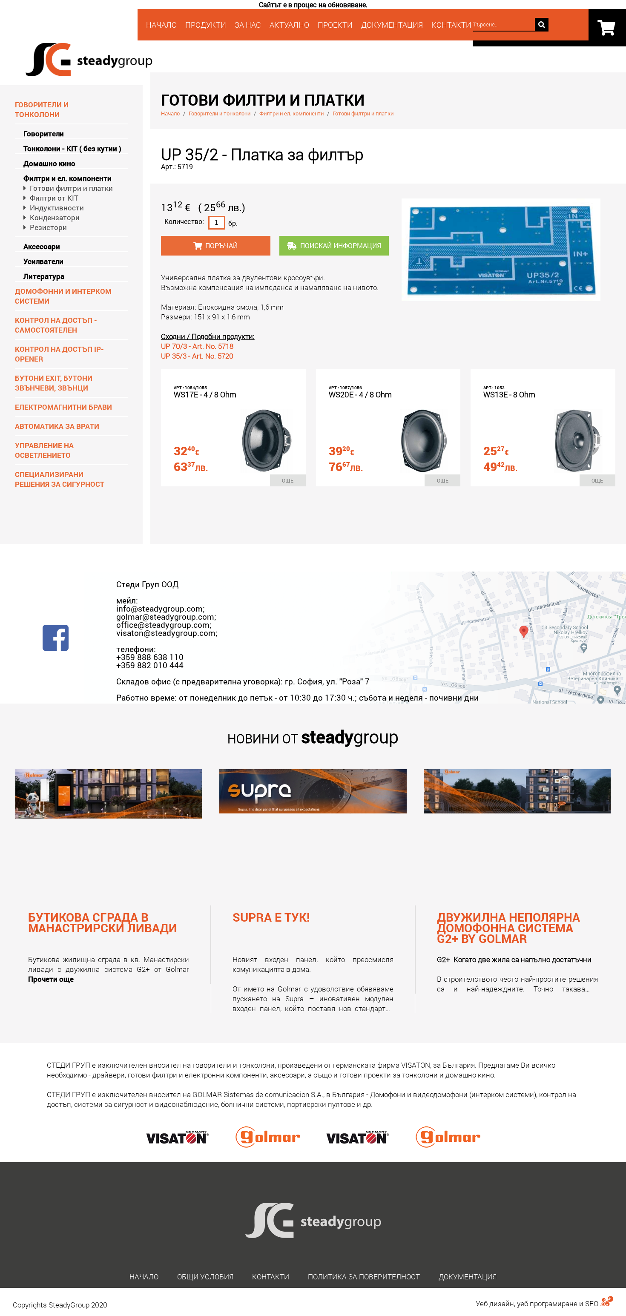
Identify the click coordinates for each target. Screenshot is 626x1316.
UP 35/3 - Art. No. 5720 (197, 356)
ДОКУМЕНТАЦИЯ (468, 1277)
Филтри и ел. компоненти (291, 113)
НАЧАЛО (161, 25)
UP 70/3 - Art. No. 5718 (197, 346)
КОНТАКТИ (451, 25)
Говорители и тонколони (219, 113)
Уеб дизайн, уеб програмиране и (530, 1303)
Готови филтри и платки (363, 113)
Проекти (335, 25)
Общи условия (205, 1277)
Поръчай (221, 245)
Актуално (289, 25)
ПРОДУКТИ (205, 25)
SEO (592, 1303)
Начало (170, 113)
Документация (392, 25)
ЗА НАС (248, 25)
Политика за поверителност (364, 1277)
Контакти (270, 1277)
